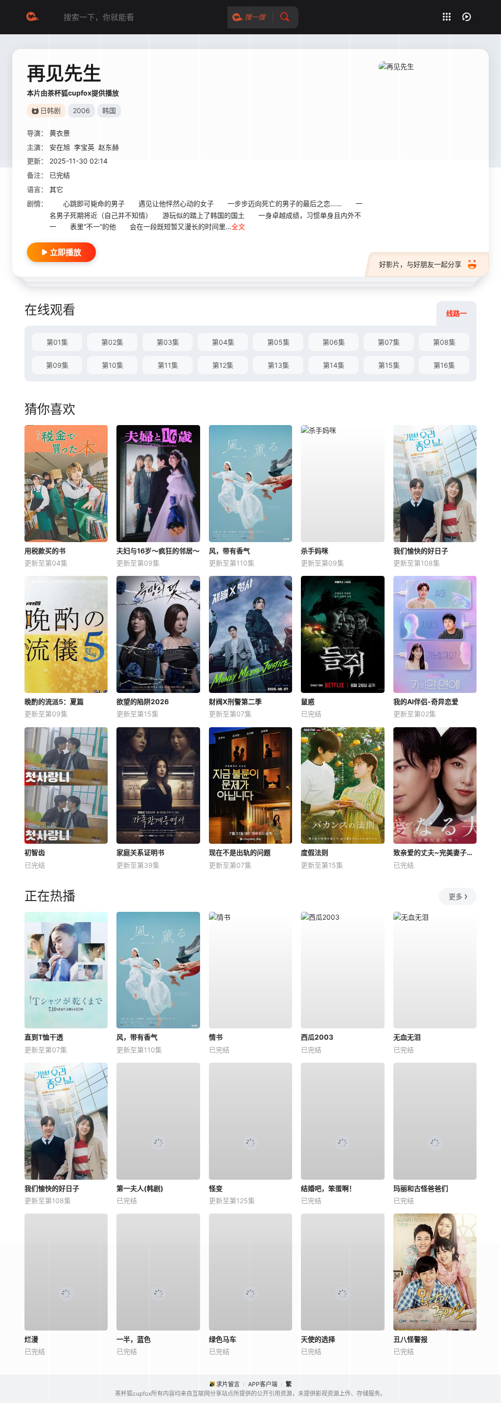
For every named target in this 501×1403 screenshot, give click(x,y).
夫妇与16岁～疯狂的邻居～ (158, 551)
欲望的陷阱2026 (142, 701)
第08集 (444, 342)
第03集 (168, 342)
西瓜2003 (317, 1037)
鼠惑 (308, 701)
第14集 (333, 365)
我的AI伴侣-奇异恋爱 (425, 701)
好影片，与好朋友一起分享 (420, 264)
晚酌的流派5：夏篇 (54, 701)
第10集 (112, 365)
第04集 (223, 342)
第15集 (389, 365)
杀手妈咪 (314, 551)
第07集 (389, 342)
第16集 (444, 365)
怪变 (216, 1188)
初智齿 (34, 852)
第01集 (57, 342)
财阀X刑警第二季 (235, 701)
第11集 (168, 365)
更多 (455, 896)
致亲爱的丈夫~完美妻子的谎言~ (435, 852)
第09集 (57, 365)
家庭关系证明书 (140, 852)
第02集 (112, 342)
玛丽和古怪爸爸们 (420, 1188)
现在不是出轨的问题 (240, 852)
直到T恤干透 (43, 1037)
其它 (56, 189)
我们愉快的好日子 (420, 551)
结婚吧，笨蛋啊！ (328, 1188)
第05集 (278, 342)
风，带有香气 (229, 551)
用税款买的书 (45, 551)
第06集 (333, 342)
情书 (216, 1037)
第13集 (278, 365)
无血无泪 (407, 1037)
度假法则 (314, 852)
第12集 (222, 365)
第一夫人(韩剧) (139, 1188)
